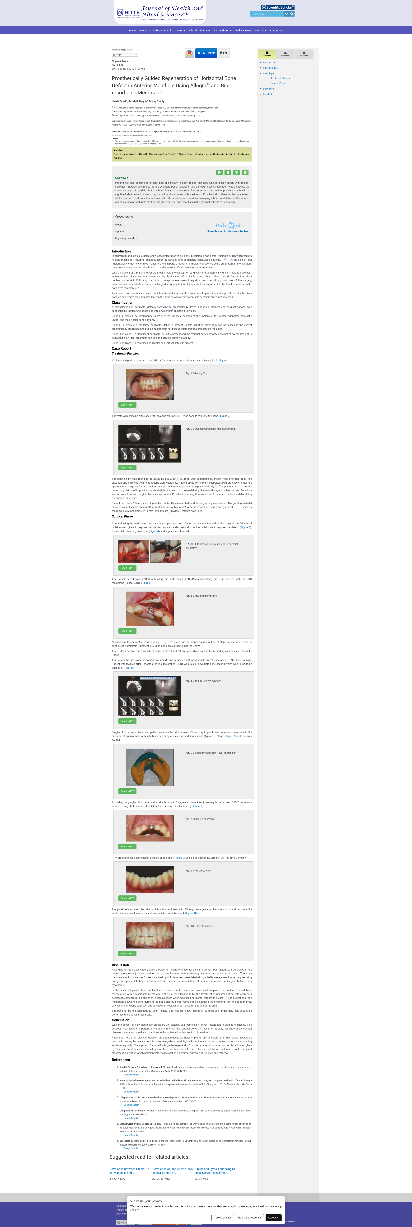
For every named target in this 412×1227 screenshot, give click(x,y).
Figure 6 (129, 667)
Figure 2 (224, 416)
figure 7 (230, 736)
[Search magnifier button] (292, 14)
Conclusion (268, 94)
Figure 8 (197, 806)
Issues (178, 30)
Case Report (269, 73)
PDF (225, 53)
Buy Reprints (207, 52)
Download (304, 56)
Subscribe (261, 30)
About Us (144, 30)
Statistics (285, 56)
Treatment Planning (280, 78)
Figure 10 (191, 913)
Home (132, 30)
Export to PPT (127, 405)
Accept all (273, 1217)
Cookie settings (223, 1217)
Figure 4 (154, 531)
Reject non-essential (250, 1217)
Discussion (268, 88)
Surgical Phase (278, 83)
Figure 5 (145, 582)
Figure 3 (245, 527)
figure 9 (180, 857)
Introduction (269, 62)
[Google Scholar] (131, 1074)
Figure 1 (224, 360)
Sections (267, 56)
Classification (270, 68)
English (119, 54)
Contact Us (276, 30)
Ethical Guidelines (200, 30)
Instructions (221, 30)
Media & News (243, 30)
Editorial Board (162, 30)
